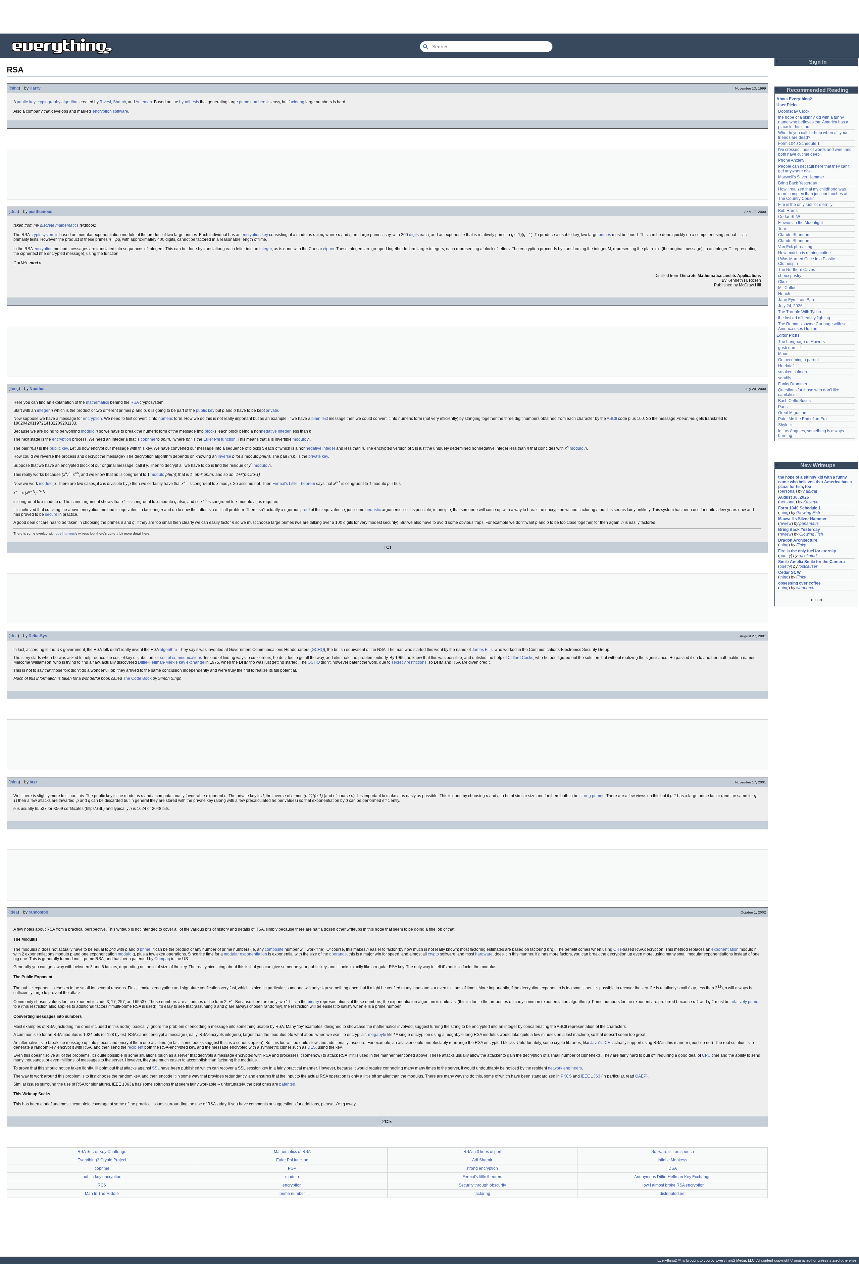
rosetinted (808, 555)
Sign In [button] (818, 62)
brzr (33, 782)
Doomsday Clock (793, 111)
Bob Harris (788, 210)
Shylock (785, 425)
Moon (783, 353)
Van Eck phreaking (795, 246)
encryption (102, 111)
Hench (784, 293)
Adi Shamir (482, 1160)
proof (305, 509)
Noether (37, 388)
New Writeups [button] (818, 465)
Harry (35, 88)
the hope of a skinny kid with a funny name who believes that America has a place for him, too (813, 122)
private (272, 410)
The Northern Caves (796, 269)
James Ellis (482, 649)
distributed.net (673, 1193)
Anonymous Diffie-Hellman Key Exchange (672, 1176)
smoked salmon (792, 372)
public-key (26, 102)
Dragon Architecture (797, 540)
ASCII (612, 418)
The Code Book (137, 678)
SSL (156, 1068)
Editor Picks (788, 335)
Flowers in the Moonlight (800, 222)
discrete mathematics (59, 225)
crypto (433, 954)
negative (269, 431)
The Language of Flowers (801, 341)
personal (787, 491)
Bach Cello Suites (794, 400)
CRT (617, 949)
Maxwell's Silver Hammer (801, 177)
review (785, 523)
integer (265, 248)
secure (51, 514)
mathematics (97, 402)
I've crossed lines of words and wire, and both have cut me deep (815, 152)
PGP (292, 1168)
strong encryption (482, 1168)
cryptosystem (42, 234)
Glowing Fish (808, 512)
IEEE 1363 (590, 1076)
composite (274, 949)
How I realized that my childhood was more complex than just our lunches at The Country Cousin (813, 194)
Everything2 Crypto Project (102, 1160)
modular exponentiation (245, 954)
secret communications (181, 657)
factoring (296, 102)
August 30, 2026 (793, 497)
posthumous (40, 211)
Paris (783, 406)
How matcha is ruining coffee (804, 253)
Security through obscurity (482, 1185)
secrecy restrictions (409, 662)
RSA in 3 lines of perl (482, 1151)
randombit (38, 912)
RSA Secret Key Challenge (102, 1151)
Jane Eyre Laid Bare (796, 299)
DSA (672, 1168)
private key (318, 456)
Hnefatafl (786, 366)
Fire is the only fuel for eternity (805, 204)
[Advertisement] (429, 17)
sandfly (784, 378)
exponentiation (725, 949)
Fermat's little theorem (482, 1176)
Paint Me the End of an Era (802, 419)
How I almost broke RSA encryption (673, 1185)
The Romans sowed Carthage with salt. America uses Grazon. (814, 326)
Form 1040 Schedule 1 (799, 143)
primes (605, 234)
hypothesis (189, 102)
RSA (135, 402)
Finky (801, 545)
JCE (606, 1042)
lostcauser (808, 566)
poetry (785, 555)
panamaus (809, 523)
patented (287, 1084)
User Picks (787, 105)
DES (311, 1047)
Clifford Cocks (520, 657)
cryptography (48, 102)
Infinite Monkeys (672, 1160)
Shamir (119, 102)
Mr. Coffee (787, 287)
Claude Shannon (793, 234)
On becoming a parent (798, 360)
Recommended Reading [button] (818, 90)
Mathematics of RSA (292, 1151)
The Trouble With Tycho (799, 312)
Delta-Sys (38, 636)
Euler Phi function (219, 439)
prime (145, 949)
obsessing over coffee (799, 583)
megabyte (377, 1034)
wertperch (805, 588)
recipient (135, 1047)
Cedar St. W (789, 216)
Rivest (105, 102)
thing (14, 88)
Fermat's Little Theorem (293, 483)
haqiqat (810, 491)
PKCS (566, 1076)
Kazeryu (810, 502)
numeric (165, 418)
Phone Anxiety (791, 160)
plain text (319, 418)
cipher (328, 248)
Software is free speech (672, 1151)
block (209, 431)
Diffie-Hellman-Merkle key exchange (171, 662)
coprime (148, 439)
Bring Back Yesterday (797, 183)
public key (205, 410)
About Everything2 (794, 99)
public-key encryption (102, 1176)
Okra (782, 281)
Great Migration (792, 412)
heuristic (373, 509)
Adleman (144, 102)
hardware (484, 954)
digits (414, 234)
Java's (596, 1042)
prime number (251, 102)
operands (338, 954)
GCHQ (318, 649)
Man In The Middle (102, 1193)
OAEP (640, 1076)
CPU (706, 1055)
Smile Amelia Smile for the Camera (811, 561)
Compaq (162, 958)
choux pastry (789, 275)
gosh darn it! (789, 347)
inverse (224, 456)
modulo (88, 431)
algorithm (70, 102)
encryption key (255, 234)
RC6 (102, 1185)
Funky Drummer (792, 384)
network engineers (565, 1068)
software (120, 111)
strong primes (591, 795)
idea (14, 211)
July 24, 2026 (790, 306)
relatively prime (744, 1001)
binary (313, 1001)
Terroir (784, 228)
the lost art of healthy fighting (804, 318)
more (816, 600)
